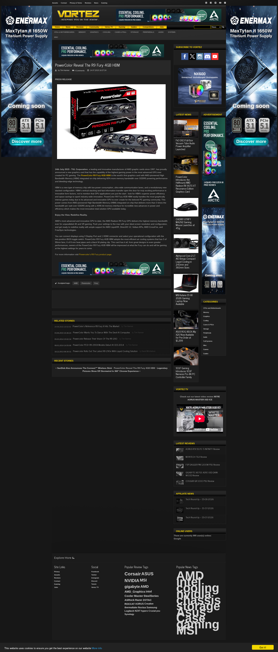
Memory (206, 312)
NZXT (137, 611)
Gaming (104, 3)
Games (206, 349)
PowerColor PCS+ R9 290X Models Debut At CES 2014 (98, 345)
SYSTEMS (171, 32)
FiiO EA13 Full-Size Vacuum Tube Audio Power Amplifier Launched (185, 144)
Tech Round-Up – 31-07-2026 (200, 508)
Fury (96, 283)
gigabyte (132, 586)
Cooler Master (134, 595)
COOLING (106, 32)
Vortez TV (95, 587)
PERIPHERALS (148, 32)
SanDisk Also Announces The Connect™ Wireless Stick (84, 368)
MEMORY (82, 32)
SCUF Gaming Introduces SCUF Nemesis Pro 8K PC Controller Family (185, 372)
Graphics (206, 316)
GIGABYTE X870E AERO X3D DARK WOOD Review (202, 473)
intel (149, 591)
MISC (56, 37)
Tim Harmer (65, 70)
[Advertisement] (111, 299)
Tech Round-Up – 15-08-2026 (200, 499)
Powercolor (86, 283)
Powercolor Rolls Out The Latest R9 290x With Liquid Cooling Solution (105, 351)
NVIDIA (132, 580)
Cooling (206, 320)
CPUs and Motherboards (212, 308)
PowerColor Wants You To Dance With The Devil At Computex (101, 332)
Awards (55, 3)
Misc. (205, 345)
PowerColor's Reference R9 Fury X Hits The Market (96, 326)
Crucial (152, 611)
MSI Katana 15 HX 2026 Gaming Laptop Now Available (184, 299)
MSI (143, 580)
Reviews (88, 3)
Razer (138, 600)
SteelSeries (151, 595)
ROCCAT (130, 603)
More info (97, 648)
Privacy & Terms (76, 3)
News (96, 3)
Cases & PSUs (208, 324)
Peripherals (207, 333)
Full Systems (207, 341)
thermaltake (131, 607)
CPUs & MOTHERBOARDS (64, 32)
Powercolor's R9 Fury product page (95, 254)
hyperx (144, 611)
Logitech (129, 611)
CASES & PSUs (120, 32)
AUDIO (161, 32)
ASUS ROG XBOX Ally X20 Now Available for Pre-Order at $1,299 (186, 336)
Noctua (142, 607)
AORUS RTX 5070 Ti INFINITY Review (203, 449)
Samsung (152, 607)
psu (158, 611)
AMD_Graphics (135, 591)
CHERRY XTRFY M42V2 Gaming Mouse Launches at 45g (185, 223)
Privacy (57, 572)
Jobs (56, 587)
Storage (206, 329)
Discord (94, 581)
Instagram (95, 578)
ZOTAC (147, 600)
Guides (205, 353)
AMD (76, 283)
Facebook (95, 572)
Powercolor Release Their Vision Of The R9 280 (95, 338)
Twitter (94, 575)
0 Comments (80, 71)
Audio (205, 337)
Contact (64, 3)
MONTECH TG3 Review (196, 457)
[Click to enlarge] (111, 85)
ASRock (130, 600)
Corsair (133, 573)
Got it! (262, 647)
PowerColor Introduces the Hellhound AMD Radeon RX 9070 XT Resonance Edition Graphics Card (186, 184)
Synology (129, 614)
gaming (197, 624)
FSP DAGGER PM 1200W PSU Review (203, 464)
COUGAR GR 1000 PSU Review (200, 481)
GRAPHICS (94, 32)
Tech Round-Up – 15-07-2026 (199, 517)
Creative (148, 603)
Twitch (93, 584)
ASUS (147, 573)
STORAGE (135, 32)
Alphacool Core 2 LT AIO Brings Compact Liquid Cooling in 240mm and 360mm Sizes (185, 262)
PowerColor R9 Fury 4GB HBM (96, 175)
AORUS (139, 603)
